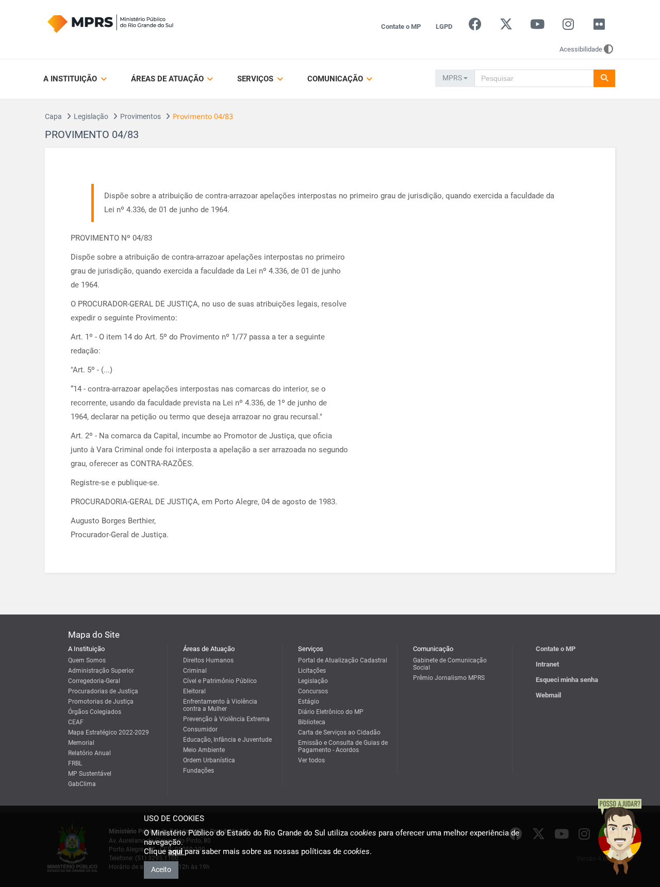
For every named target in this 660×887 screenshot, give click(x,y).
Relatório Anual (89, 753)
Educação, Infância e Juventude (227, 739)
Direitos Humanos (208, 660)
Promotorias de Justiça (101, 701)
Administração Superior (101, 670)
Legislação (91, 116)
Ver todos (311, 760)
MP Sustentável (89, 773)
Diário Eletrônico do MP (331, 711)
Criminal (195, 670)
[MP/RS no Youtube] (537, 26)
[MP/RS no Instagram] (568, 26)
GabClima (82, 784)
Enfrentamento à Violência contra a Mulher (220, 705)
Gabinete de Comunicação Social (450, 664)
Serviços (256, 78)
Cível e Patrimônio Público (220, 681)
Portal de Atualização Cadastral (342, 660)
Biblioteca (311, 722)
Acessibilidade (580, 49)
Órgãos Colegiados (94, 711)
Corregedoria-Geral (94, 681)
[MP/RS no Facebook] (475, 26)
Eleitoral (194, 691)
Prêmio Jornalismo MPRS (449, 677)
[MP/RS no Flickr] (599, 26)
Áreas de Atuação (168, 78)
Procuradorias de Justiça (103, 691)
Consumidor (200, 729)
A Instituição (71, 78)
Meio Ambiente (204, 750)
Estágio (308, 701)
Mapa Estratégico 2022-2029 (108, 732)
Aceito (161, 869)
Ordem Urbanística (209, 760)
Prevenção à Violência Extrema (226, 719)
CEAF (76, 722)
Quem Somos (87, 660)
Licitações (312, 670)
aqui (176, 851)
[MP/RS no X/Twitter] (506, 26)
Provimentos (140, 116)
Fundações (198, 770)
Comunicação (336, 78)
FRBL (75, 763)
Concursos (313, 691)
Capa (53, 116)
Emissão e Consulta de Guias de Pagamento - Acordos (343, 746)
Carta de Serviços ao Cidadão (339, 732)
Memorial (81, 742)
